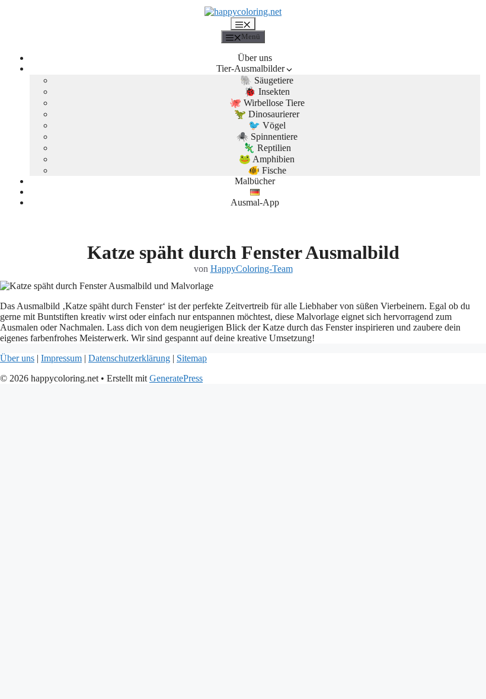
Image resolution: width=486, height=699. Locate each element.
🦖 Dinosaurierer (266, 114)
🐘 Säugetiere (266, 80)
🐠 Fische (267, 170)
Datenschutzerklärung (129, 358)
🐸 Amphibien (267, 159)
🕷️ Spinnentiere (267, 137)
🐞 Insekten (267, 91)
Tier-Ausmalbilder (250, 68)
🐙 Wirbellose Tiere (267, 103)
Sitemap (192, 358)
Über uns (255, 58)
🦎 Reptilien (267, 148)
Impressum (61, 358)
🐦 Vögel (267, 125)
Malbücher (255, 181)
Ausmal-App (255, 202)
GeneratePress (176, 378)
